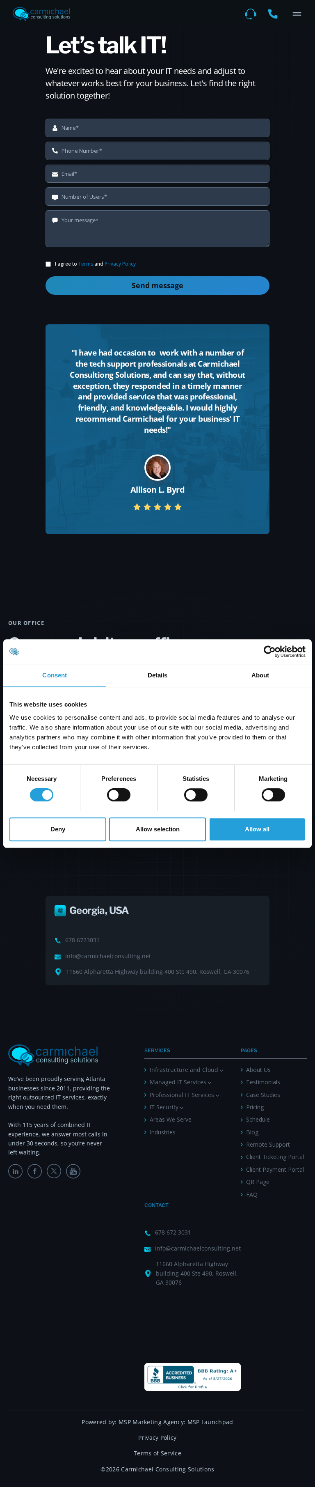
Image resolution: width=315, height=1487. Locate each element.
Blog (252, 1132)
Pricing (255, 1107)
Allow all (257, 829)
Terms (85, 263)
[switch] (118, 794)
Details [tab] (158, 675)
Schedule (258, 1119)
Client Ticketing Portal (275, 1157)
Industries (163, 1132)
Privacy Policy (120, 263)
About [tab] (260, 675)
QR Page (257, 1182)
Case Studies (263, 1095)
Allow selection (158, 829)
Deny (57, 829)
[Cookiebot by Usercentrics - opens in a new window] (270, 651)
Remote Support (268, 1144)
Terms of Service (157, 1453)
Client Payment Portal (275, 1169)
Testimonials (263, 1082)
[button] (297, 14)
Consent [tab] (54, 675)
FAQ (252, 1194)
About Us (258, 1070)
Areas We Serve (171, 1119)
